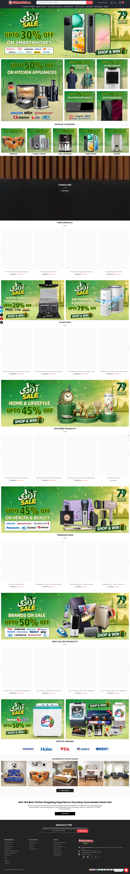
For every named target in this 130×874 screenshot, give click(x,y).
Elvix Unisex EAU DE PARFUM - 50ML (16, 584)
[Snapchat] (91, 857)
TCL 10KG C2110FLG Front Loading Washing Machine (16, 478)
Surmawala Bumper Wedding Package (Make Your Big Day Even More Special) (81, 371)
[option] (65, 33)
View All (65, 225)
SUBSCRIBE (82, 831)
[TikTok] (87, 857)
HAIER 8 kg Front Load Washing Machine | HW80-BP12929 (81, 478)
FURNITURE (13, 154)
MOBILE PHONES (91, 154)
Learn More (65, 813)
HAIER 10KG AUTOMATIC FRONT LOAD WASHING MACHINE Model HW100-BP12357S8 (49, 478)
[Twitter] (99, 857)
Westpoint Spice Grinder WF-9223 (49, 271)
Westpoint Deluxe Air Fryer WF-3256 (113, 271)
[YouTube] (95, 857)
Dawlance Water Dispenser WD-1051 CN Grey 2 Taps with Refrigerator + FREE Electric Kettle (49, 371)
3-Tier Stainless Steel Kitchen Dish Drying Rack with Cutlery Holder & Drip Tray (16, 272)
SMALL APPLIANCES (65, 154)
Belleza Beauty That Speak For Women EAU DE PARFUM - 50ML (49, 584)
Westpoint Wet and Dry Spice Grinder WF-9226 (81, 271)
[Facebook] (79, 857)
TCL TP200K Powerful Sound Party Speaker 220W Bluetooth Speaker (16, 691)
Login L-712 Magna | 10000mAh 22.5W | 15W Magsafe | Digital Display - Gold (49, 691)
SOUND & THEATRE (39, 154)
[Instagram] (83, 857)
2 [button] (62, 55)
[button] (1, 33)
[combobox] (61, 2)
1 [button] (60, 55)
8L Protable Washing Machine (114, 478)
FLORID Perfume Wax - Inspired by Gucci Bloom (114, 584)
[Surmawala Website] (13, 140)
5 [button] (67, 55)
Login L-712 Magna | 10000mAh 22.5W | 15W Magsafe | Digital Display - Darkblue (81, 691)
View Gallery (65, 790)
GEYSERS (117, 154)
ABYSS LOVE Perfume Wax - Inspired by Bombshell (81, 584)
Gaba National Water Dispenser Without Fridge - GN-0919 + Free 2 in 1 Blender (113, 371)
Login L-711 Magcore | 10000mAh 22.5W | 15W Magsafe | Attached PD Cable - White (114, 691)
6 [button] (69, 55)
